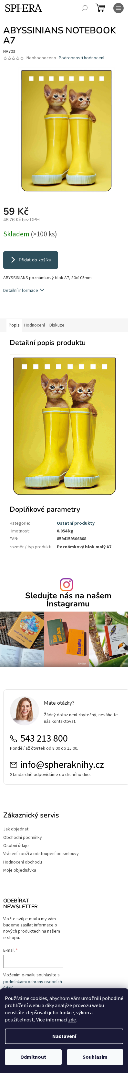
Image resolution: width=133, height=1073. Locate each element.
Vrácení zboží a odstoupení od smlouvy (41, 854)
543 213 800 (44, 738)
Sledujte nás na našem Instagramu (68, 600)
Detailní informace (20, 290)
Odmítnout (33, 1057)
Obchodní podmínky (22, 838)
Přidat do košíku (35, 260)
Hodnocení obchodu (22, 862)
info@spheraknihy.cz (62, 765)
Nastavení (64, 1036)
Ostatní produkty (76, 523)
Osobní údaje (16, 846)
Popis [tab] (14, 325)
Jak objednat (15, 829)
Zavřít (37, 309)
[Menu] (118, 8)
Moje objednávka (19, 870)
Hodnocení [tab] (34, 325)
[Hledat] (84, 8)
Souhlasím (95, 1057)
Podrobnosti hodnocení (81, 58)
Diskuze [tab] (57, 325)
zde (72, 1019)
